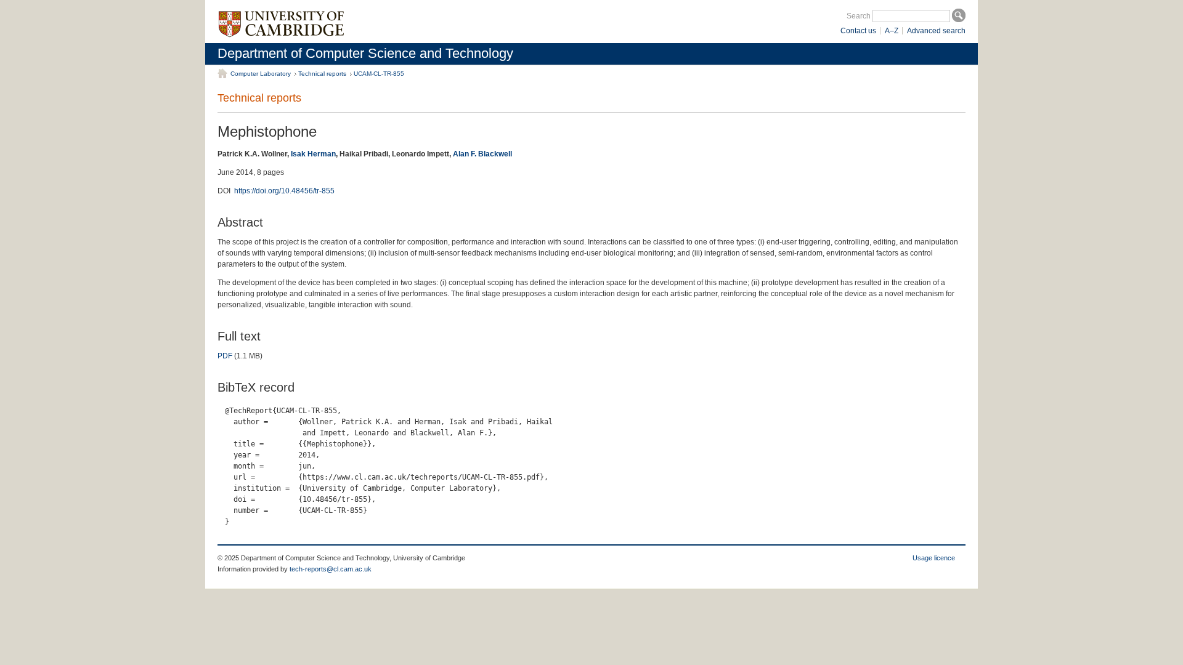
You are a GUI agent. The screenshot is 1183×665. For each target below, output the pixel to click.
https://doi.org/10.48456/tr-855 (284, 191)
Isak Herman (313, 154)
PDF (224, 356)
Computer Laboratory (260, 73)
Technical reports (322, 73)
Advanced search (936, 30)
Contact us (858, 30)
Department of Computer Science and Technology (365, 53)
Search (859, 16)
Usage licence (934, 558)
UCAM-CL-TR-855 (379, 73)
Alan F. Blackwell (482, 154)
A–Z (891, 30)
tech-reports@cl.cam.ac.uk (331, 569)
